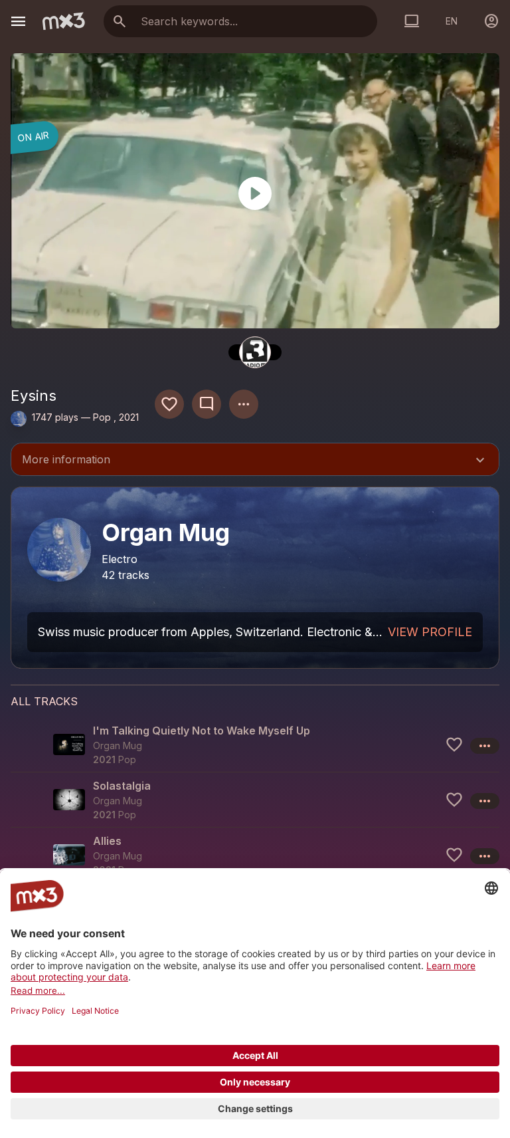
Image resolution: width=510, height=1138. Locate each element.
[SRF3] (255, 352)
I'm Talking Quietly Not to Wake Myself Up (201, 730)
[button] (255, 744)
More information (255, 460)
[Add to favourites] (169, 404)
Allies (107, 841)
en (452, 21)
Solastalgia (122, 785)
